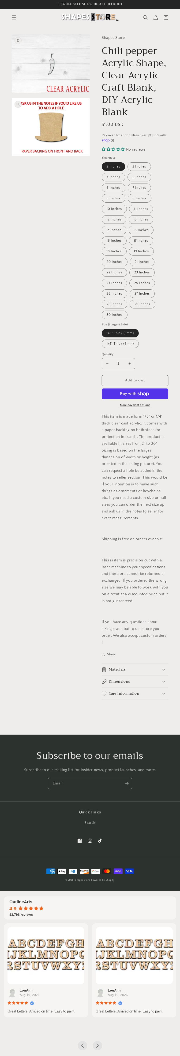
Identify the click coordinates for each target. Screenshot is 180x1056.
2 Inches (113, 166)
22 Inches (114, 272)
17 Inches (141, 241)
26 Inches (114, 294)
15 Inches (141, 230)
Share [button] (111, 654)
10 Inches (114, 209)
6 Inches (113, 188)
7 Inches (139, 188)
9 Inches (139, 198)
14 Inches (114, 230)
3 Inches (139, 166)
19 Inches (141, 251)
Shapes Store (82, 880)
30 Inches (115, 315)
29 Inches (142, 304)
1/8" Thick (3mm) (120, 333)
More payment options (135, 405)
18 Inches (114, 251)
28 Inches (114, 304)
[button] (14, 17)
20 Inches (115, 262)
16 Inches (114, 241)
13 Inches (141, 219)
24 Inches (114, 283)
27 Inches (142, 294)
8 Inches (113, 198)
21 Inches (142, 262)
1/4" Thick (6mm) (120, 344)
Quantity (108, 354)
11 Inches (141, 209)
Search (90, 823)
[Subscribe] (127, 783)
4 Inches (113, 177)
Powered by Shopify (103, 880)
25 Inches (142, 283)
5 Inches (139, 177)
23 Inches (142, 272)
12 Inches (114, 219)
